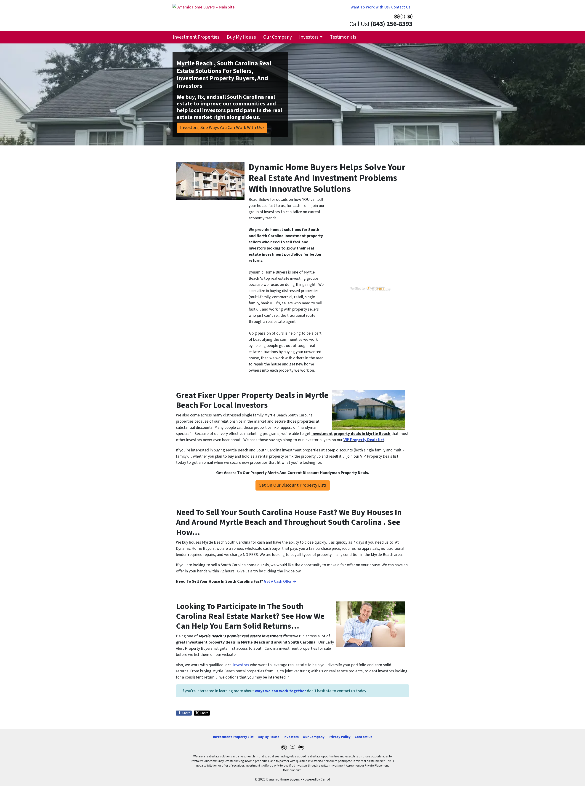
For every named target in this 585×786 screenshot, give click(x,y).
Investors (309, 37)
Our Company (277, 37)
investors (241, 665)
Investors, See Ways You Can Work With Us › (222, 127)
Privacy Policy (340, 736)
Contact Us (363, 736)
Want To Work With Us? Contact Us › (381, 7)
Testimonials (343, 37)
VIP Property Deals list (363, 440)
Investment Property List (233, 736)
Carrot (325, 779)
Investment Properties (196, 37)
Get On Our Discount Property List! (292, 485)
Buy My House (241, 37)
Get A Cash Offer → (280, 581)
